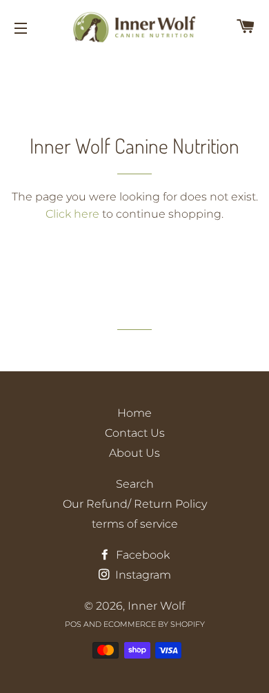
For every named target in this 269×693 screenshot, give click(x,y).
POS (73, 624)
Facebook (141, 554)
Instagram (141, 574)
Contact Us (135, 432)
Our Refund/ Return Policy (135, 503)
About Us (134, 452)
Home (134, 413)
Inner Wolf (156, 605)
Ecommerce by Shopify (154, 624)
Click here (72, 213)
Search (135, 483)
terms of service (135, 523)
